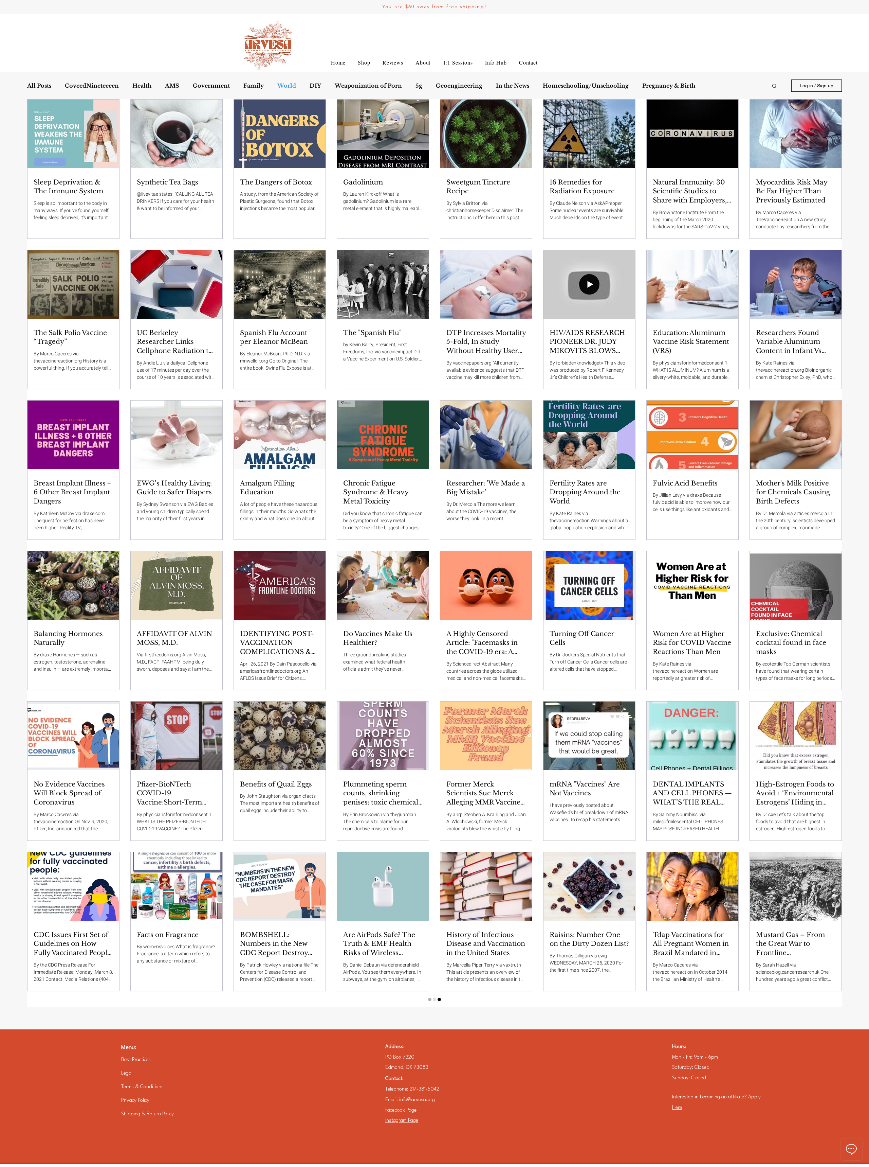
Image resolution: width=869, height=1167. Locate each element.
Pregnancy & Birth (668, 85)
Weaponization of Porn (368, 85)
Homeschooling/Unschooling (586, 85)
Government (211, 85)
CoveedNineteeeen (92, 85)
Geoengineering (459, 85)
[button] (774, 86)
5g (418, 85)
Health (141, 85)
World (286, 85)
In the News (512, 85)
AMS (172, 85)
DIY (315, 85)
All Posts (39, 85)
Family (253, 85)
